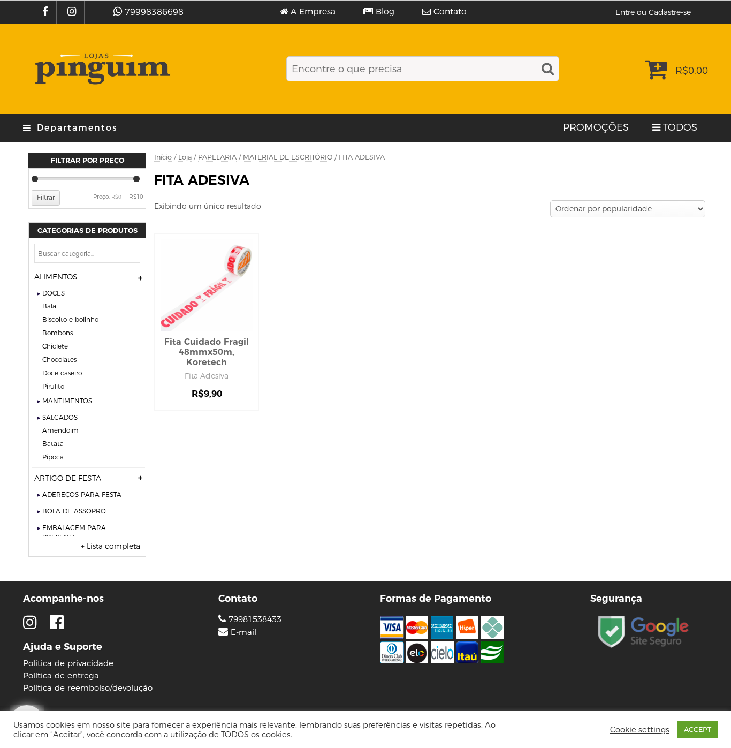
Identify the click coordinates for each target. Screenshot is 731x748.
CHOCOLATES (59, 360)
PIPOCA (53, 457)
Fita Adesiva (207, 376)
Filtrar (46, 197)
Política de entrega (61, 675)
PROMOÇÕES (596, 127)
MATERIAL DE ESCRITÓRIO (287, 157)
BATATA (53, 444)
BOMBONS (57, 333)
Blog (385, 12)
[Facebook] (46, 12)
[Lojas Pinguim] (101, 68)
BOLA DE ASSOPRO (74, 511)
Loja (185, 157)
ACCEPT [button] (697, 729)
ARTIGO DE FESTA (67, 478)
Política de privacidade (68, 663)
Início (163, 157)
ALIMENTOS (56, 277)
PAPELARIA (217, 157)
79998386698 (154, 12)
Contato (450, 12)
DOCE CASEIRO (62, 373)
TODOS (680, 127)
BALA (49, 306)
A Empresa (313, 12)
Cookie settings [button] (639, 730)
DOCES (53, 293)
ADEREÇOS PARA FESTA (81, 494)
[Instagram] (73, 12)
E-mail (243, 632)
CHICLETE (55, 346)
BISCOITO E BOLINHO (70, 319)
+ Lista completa (110, 546)
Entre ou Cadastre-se (653, 12)
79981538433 (253, 619)
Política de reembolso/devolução (88, 688)
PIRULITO (53, 386)
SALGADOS (60, 417)
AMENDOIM (60, 430)
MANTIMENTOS (67, 401)
